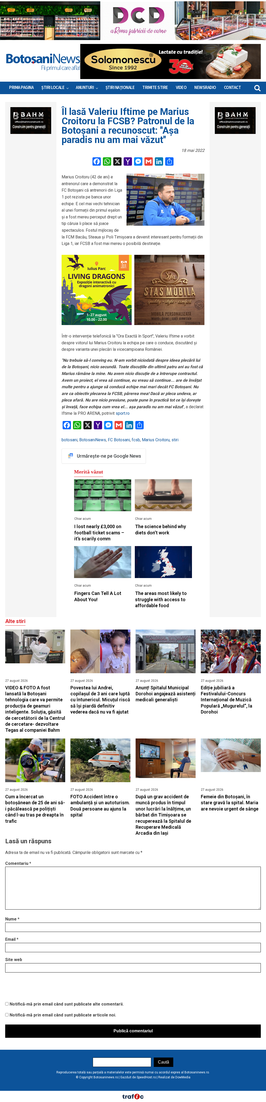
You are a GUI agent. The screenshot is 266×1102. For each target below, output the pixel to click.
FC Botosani (119, 439)
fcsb (136, 439)
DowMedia (182, 1077)
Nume (12, 919)
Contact (232, 88)
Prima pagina (21, 88)
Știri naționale (120, 88)
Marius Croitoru (156, 439)
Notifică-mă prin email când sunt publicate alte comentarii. (67, 1004)
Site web (13, 959)
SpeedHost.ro (146, 1077)
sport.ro (123, 413)
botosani (69, 439)
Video (181, 88)
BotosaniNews (92, 439)
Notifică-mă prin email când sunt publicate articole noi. (63, 1015)
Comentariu (18, 863)
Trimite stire (155, 88)
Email (11, 939)
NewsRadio (205, 88)
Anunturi (85, 88)
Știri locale (52, 88)
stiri (174, 439)
